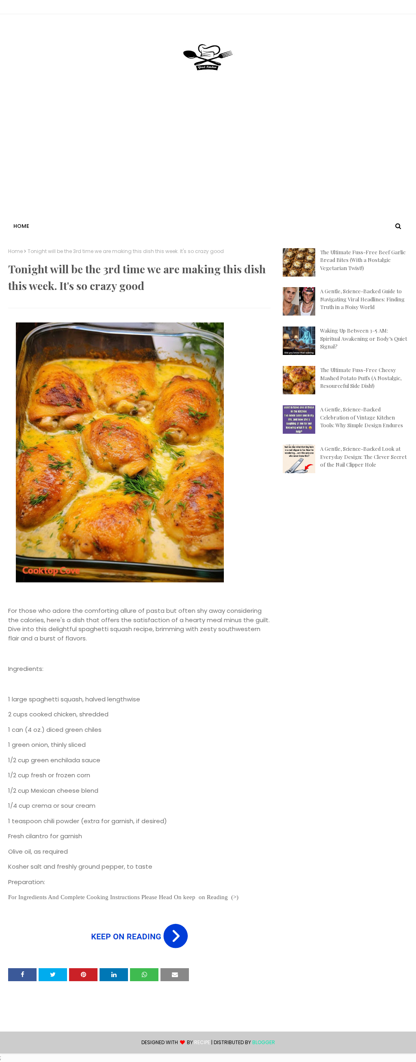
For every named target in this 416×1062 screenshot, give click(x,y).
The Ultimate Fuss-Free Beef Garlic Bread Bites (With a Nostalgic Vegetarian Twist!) (362, 260)
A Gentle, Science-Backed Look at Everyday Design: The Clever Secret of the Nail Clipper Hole (363, 456)
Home (15, 251)
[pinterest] (404, 8)
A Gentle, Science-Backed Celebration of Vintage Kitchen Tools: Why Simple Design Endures (361, 417)
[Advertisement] (208, 159)
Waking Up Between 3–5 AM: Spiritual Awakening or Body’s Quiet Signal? (363, 338)
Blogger (263, 1042)
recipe (202, 1042)
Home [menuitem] (21, 226)
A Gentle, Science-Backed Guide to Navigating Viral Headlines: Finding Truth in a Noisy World (362, 299)
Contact (20, 8)
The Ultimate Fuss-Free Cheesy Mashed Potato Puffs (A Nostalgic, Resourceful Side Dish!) (360, 377)
